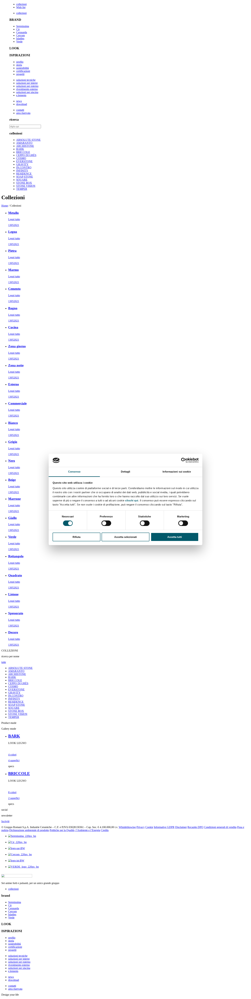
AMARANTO (24, 142)
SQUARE (21, 179)
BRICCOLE (23, 152)
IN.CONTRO (23, 167)
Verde (19, 41)
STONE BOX (24, 182)
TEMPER (21, 188)
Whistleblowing (127, 827)
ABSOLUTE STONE (28, 139)
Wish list (20, 7)
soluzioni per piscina (27, 92)
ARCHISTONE (25, 145)
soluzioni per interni (27, 83)
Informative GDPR (164, 827)
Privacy (140, 827)
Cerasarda (21, 32)
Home (4, 205)
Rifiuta (76, 536)
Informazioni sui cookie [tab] (177, 471)
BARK (20, 149)
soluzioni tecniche (26, 79)
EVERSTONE (24, 161)
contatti (20, 109)
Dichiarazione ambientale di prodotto (29, 830)
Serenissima (22, 26)
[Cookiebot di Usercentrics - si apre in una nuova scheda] (184, 460)
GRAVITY (22, 164)
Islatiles (20, 38)
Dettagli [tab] (125, 471)
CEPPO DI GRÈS (26, 155)
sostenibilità (22, 68)
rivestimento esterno (27, 89)
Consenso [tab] (74, 471)
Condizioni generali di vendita (220, 827)
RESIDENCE (24, 173)
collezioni (21, 4)
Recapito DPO (195, 827)
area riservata (23, 113)
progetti (20, 74)
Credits (105, 830)
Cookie (149, 827)
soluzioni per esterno (27, 86)
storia (19, 64)
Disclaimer (181, 827)
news (19, 101)
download (21, 104)
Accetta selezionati (125, 536)
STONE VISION (25, 185)
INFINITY (22, 170)
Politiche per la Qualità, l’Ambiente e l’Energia (75, 830)
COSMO (21, 158)
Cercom (20, 35)
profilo (19, 61)
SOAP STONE (24, 176)
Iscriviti (5, 821)
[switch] (106, 523)
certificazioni (23, 71)
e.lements (21, 95)
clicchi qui (131, 500)
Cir (18, 29)
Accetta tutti (174, 536)
